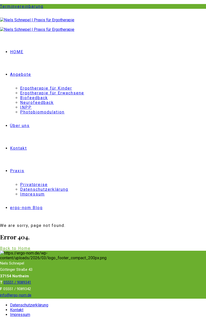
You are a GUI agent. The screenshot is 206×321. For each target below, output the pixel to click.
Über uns (20, 125)
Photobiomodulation (42, 112)
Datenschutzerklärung (44, 189)
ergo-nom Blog (26, 207)
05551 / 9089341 (17, 282)
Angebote (20, 74)
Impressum (32, 194)
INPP (26, 107)
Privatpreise (34, 184)
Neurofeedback (37, 102)
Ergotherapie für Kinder (46, 88)
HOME (16, 51)
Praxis (17, 170)
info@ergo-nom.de (15, 295)
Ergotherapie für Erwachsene (52, 93)
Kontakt (18, 148)
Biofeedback (34, 97)
